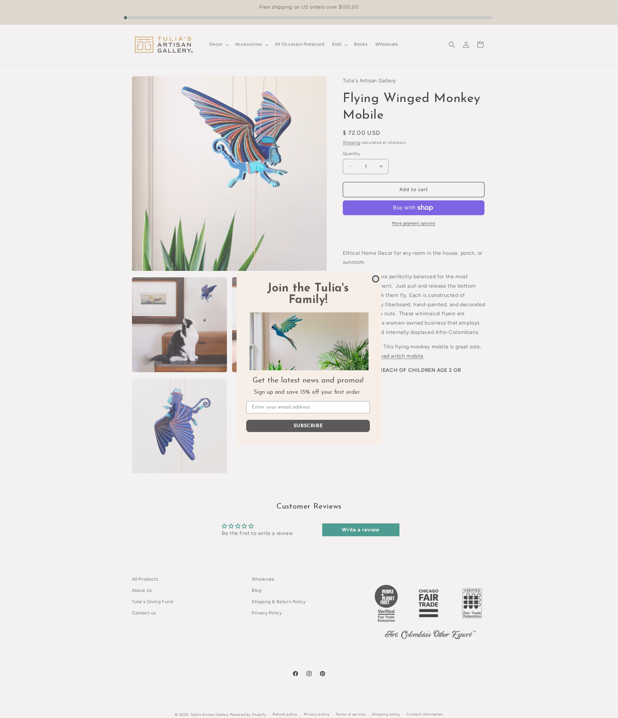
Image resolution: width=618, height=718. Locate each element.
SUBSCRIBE (308, 425)
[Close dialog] (375, 279)
